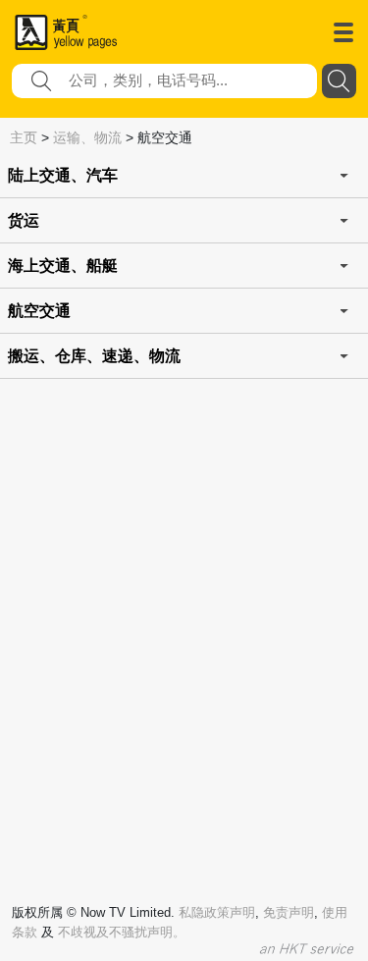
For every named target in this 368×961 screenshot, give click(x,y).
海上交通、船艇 (63, 265)
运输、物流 (87, 137)
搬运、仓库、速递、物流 (94, 355)
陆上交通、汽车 (63, 175)
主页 (23, 137)
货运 (23, 220)
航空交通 (39, 310)
